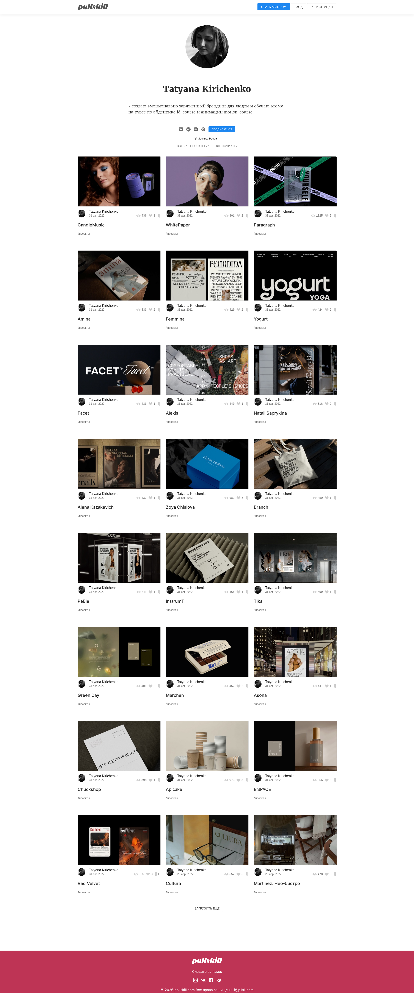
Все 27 (182, 146)
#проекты (84, 233)
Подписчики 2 (224, 146)
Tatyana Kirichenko (103, 211)
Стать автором (273, 7)
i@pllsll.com (244, 990)
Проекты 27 (199, 146)
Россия (213, 138)
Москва (202, 138)
